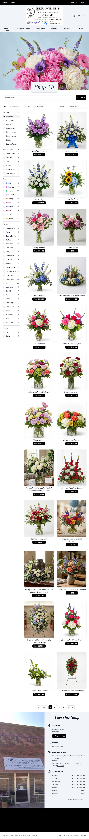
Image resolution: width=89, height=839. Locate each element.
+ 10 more (60, 765)
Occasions (67, 29)
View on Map (60, 736)
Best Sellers (40, 29)
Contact (83, 2)
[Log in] (79, 16)
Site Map (83, 835)
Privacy (66, 835)
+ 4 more (55, 758)
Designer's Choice (23, 29)
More (81, 29)
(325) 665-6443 (10, 2)
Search (82, 98)
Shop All (7, 29)
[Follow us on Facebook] (44, 824)
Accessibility (75, 835)
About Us (74, 2)
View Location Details (75, 799)
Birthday (54, 29)
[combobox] (76, 106)
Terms (60, 835)
